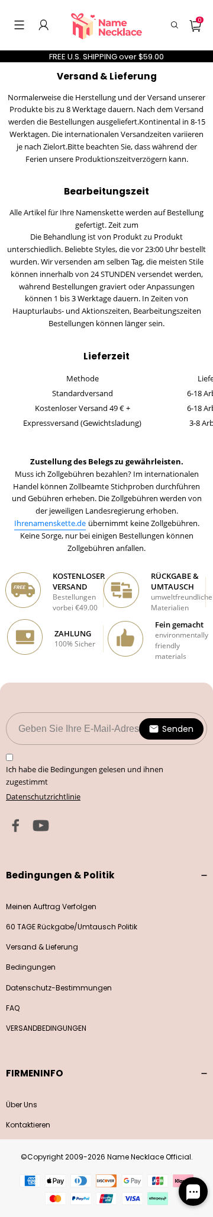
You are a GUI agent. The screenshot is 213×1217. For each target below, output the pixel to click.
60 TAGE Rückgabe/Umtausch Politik (71, 927)
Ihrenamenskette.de (50, 523)
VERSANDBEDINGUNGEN (46, 1028)
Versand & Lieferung (42, 947)
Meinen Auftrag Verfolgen (51, 906)
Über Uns (21, 1105)
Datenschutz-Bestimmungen (59, 988)
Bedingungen (31, 967)
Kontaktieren (28, 1125)
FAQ (13, 1008)
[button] (19, 25)
